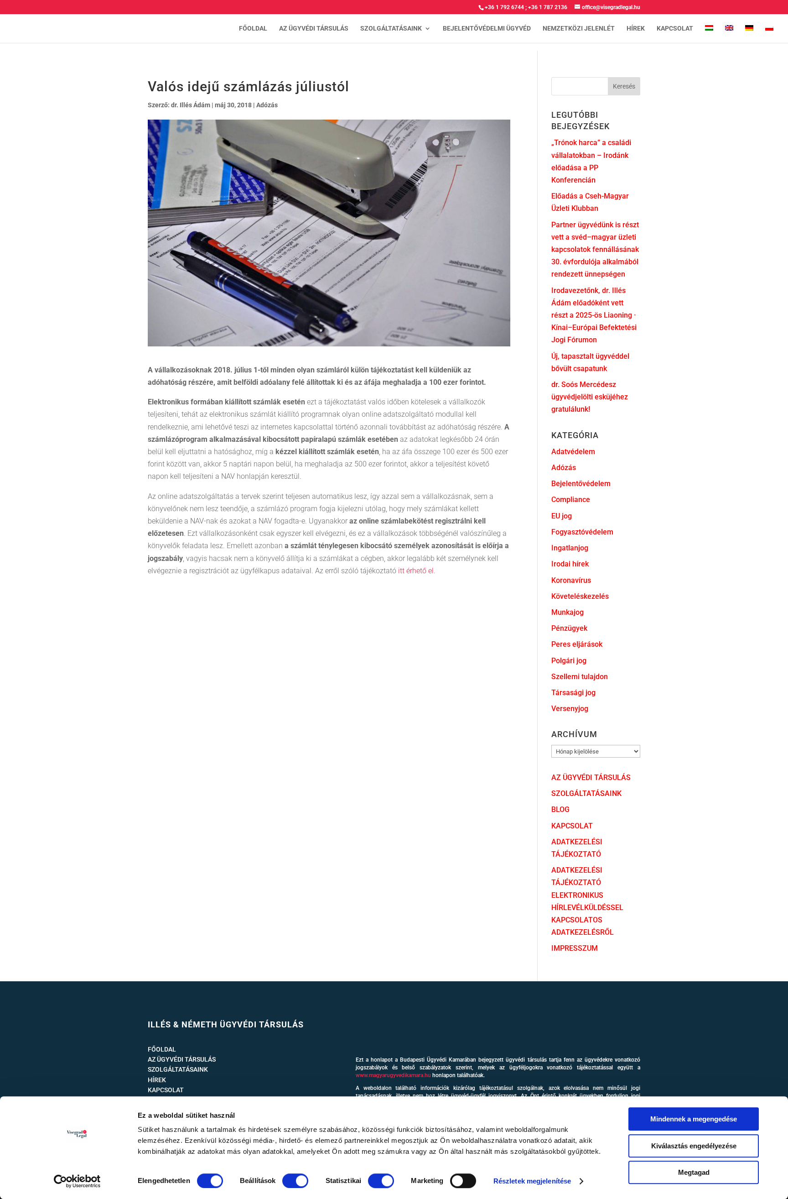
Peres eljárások (576, 644)
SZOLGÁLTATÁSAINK (391, 28)
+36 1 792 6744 (504, 7)
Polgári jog (568, 660)
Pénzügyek (569, 628)
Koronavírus (571, 580)
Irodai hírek (570, 564)
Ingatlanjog (569, 548)
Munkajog (567, 612)
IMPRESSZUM (574, 948)
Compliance (570, 499)
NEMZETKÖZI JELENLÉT (579, 28)
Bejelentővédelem (581, 483)
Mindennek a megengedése (693, 1119)
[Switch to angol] (729, 34)
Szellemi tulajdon (579, 676)
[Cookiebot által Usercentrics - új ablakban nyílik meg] (77, 1181)
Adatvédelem (573, 451)
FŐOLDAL (253, 28)
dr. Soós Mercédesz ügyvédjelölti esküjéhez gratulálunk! (589, 397)
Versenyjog (569, 708)
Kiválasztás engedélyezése (693, 1146)
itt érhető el (416, 570)
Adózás (267, 105)
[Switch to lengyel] (769, 34)
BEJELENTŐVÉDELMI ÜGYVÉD (487, 28)
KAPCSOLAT (675, 28)
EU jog (561, 516)
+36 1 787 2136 (547, 7)
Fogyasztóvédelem (582, 532)
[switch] (295, 1180)
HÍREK (636, 28)
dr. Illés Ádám (190, 105)
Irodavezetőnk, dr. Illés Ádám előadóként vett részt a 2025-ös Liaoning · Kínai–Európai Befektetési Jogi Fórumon (594, 315)
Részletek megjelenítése (532, 1181)
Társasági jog (573, 692)
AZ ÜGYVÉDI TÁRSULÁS (313, 28)
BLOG (560, 809)
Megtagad (694, 1172)
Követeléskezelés (580, 596)
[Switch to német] (749, 34)
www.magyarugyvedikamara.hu (393, 1075)
